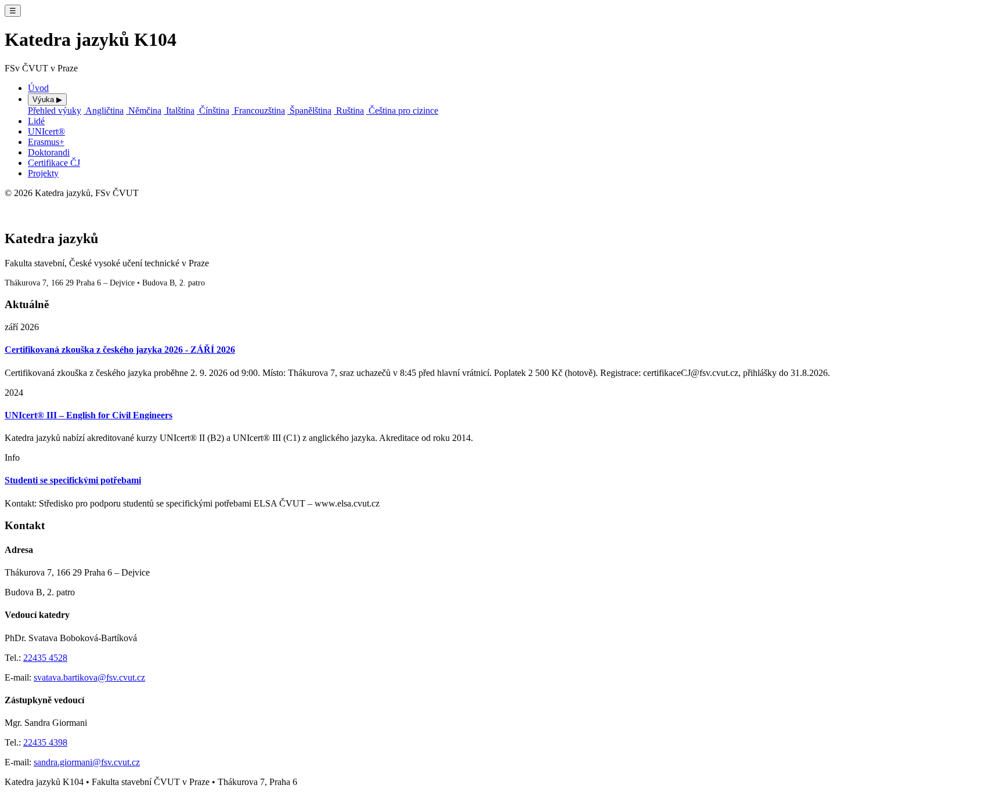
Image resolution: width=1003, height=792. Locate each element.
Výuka (47, 99)
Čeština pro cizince (402, 110)
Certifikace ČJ (54, 163)
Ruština (349, 110)
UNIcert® (46, 131)
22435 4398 (45, 742)
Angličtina (104, 110)
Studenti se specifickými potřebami (73, 480)
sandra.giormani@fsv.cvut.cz (87, 762)
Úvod (38, 88)
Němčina (143, 110)
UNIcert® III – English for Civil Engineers (88, 415)
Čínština (213, 110)
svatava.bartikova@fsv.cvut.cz (89, 677)
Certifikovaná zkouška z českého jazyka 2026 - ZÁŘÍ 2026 (120, 350)
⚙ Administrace (26, 204)
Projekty (43, 173)
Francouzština (258, 110)
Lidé (36, 121)
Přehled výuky (54, 110)
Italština (179, 110)
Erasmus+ (46, 142)
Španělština (309, 110)
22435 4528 (45, 658)
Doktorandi (49, 152)
